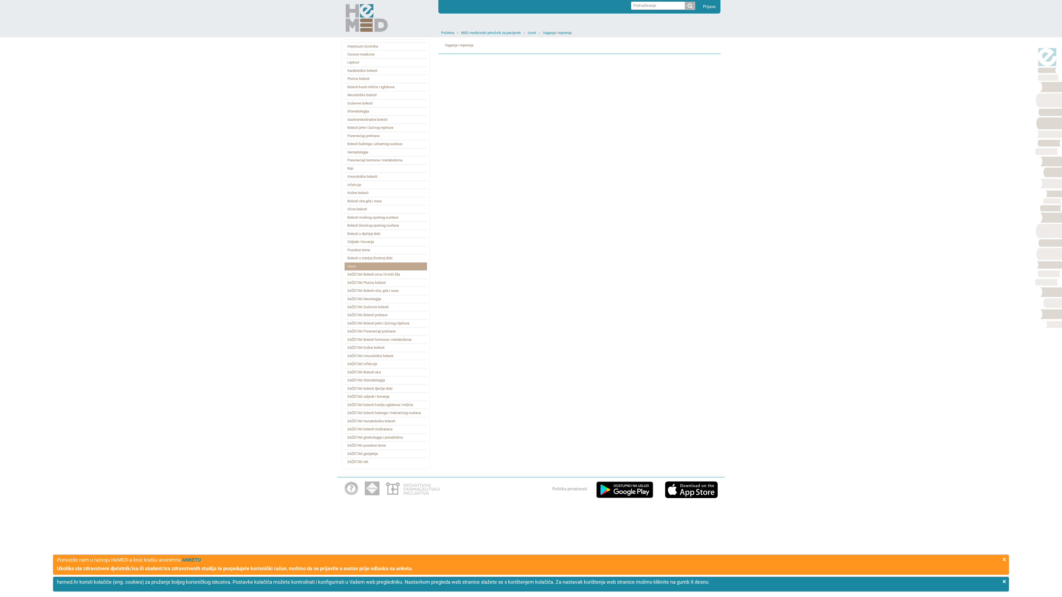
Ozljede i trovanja (360, 242)
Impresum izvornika (362, 46)
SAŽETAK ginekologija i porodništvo (375, 437)
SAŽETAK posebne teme (366, 445)
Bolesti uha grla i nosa (364, 201)
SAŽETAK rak (357, 462)
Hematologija (357, 152)
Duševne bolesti (360, 103)
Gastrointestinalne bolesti (367, 119)
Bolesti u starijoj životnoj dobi (369, 258)
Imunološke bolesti (362, 176)
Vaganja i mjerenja (557, 33)
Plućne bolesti (358, 79)
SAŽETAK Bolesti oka (364, 372)
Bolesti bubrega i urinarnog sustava (374, 144)
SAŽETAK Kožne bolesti (365, 347)
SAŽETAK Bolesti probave (367, 315)
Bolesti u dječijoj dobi (363, 234)
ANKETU (191, 560)
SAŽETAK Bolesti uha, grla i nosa (373, 291)
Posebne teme (358, 250)
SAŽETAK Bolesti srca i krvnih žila (373, 274)
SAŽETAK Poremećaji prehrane (371, 331)
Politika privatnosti (569, 488)
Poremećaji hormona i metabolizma (374, 160)
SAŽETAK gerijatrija (362, 454)
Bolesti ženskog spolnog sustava (373, 225)
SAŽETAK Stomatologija (366, 380)
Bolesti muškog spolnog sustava (372, 217)
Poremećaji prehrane (363, 136)
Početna (447, 33)
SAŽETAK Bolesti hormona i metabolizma (379, 339)
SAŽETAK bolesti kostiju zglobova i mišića (380, 405)
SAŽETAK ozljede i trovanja (368, 396)
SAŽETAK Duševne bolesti (368, 307)
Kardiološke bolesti (362, 71)
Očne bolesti (357, 209)
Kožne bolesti (357, 193)
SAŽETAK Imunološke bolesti (370, 356)
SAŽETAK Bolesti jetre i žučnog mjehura (378, 323)
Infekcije (354, 185)
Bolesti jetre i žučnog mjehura (370, 127)
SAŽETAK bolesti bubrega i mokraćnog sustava (384, 413)
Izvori (532, 33)
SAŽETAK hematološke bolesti (371, 421)
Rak (350, 168)
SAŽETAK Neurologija (364, 299)
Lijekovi (353, 62)
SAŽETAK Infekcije (362, 364)
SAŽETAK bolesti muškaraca (369, 429)
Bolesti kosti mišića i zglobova (370, 87)
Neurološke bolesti (362, 95)
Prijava (709, 6)
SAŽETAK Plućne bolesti (366, 283)
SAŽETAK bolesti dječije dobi (369, 388)
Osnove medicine (360, 54)
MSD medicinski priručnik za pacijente (491, 33)
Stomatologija (358, 111)
